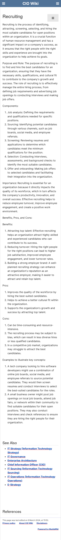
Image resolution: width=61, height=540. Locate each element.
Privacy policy (9, 523)
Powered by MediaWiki (48, 529)
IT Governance (16, 456)
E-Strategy (14, 484)
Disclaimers (42, 523)
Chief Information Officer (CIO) (27, 464)
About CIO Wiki (26, 523)
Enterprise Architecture (22, 460)
